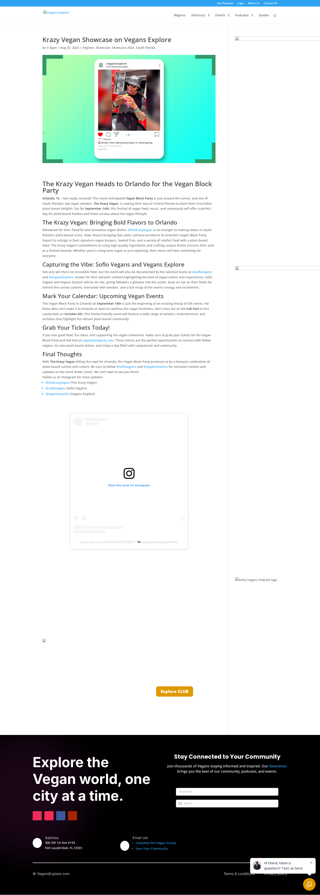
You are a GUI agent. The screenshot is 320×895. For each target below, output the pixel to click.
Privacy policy (275, 873)
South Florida (145, 48)
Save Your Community (152, 848)
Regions (180, 15)
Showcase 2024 (123, 48)
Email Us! (140, 838)
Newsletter (278, 766)
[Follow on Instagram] (37, 815)
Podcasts (242, 15)
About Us (254, 3)
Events (220, 15)
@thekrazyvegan (140, 230)
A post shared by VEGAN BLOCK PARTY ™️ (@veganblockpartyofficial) (129, 542)
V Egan (52, 48)
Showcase (103, 48)
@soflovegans (202, 272)
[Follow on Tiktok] (49, 815)
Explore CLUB (175, 691)
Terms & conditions (239, 873)
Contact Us (271, 3)
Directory (198, 15)
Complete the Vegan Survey (156, 843)
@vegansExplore (61, 277)
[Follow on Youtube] (72, 815)
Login (240, 3)
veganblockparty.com (98, 340)
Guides (264, 15)
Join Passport (225, 3)
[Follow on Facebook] (60, 815)
